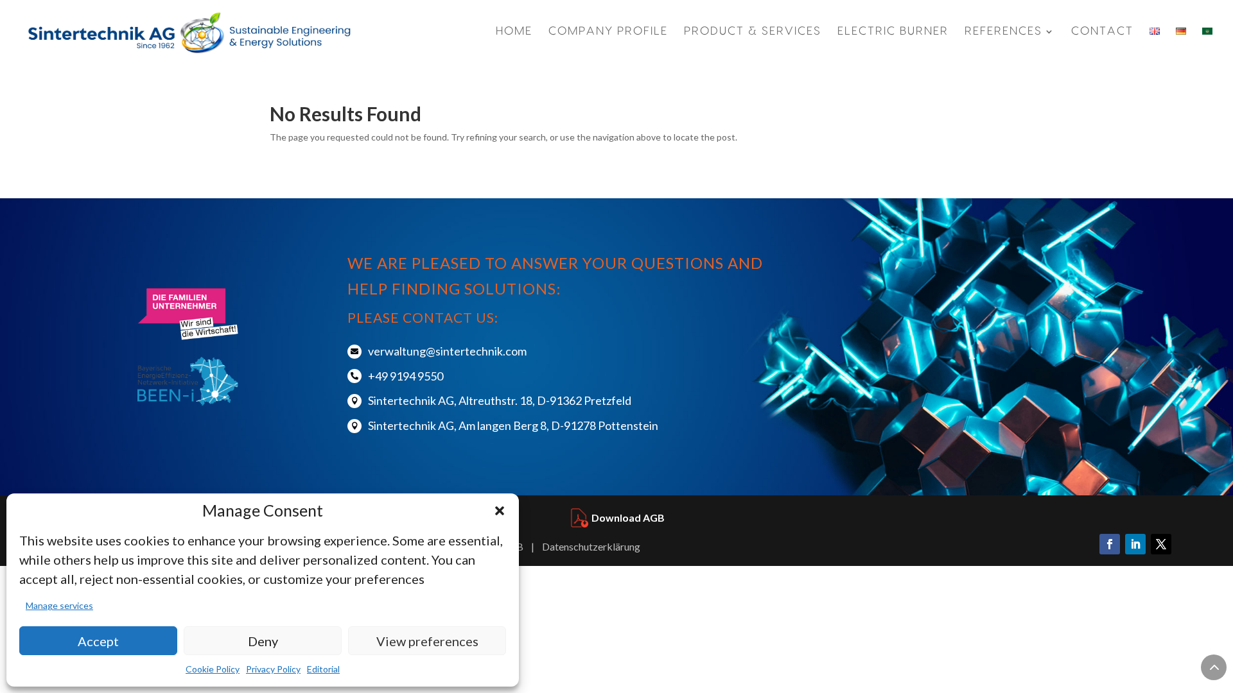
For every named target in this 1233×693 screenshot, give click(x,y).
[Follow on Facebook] (1109, 544)
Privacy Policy (273, 668)
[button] (499, 510)
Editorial (323, 668)
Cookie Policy (213, 668)
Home (514, 31)
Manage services (59, 605)
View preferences (427, 641)
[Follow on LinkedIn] (1135, 544)
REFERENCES (1003, 31)
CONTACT (1102, 31)
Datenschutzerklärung (591, 546)
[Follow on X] (1161, 544)
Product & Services (752, 31)
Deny (263, 641)
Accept (98, 641)
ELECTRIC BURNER (893, 31)
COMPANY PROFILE (608, 31)
